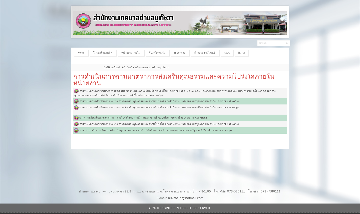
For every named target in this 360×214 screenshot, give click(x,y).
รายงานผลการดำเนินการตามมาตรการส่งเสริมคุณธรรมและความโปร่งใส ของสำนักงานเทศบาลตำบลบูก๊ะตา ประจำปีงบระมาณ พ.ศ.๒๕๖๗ (159, 101)
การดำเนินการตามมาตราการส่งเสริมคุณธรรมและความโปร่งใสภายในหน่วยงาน (173, 79)
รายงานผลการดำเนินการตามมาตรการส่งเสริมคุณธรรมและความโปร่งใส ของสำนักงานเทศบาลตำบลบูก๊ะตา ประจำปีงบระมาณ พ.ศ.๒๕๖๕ (159, 123)
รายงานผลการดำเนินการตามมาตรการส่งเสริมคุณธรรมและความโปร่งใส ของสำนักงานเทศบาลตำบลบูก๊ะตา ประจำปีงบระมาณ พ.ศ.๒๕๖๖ (159, 107)
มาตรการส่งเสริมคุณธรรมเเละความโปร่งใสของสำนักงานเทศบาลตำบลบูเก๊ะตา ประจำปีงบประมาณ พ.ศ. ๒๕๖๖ (143, 117)
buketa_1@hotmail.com (185, 198)
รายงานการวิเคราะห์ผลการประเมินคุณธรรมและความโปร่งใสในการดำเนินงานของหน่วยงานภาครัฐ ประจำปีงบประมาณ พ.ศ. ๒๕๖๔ (155, 130)
